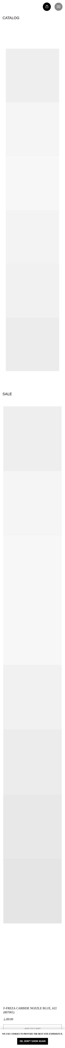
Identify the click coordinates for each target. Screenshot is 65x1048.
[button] (46, 6)
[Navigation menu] (58, 7)
